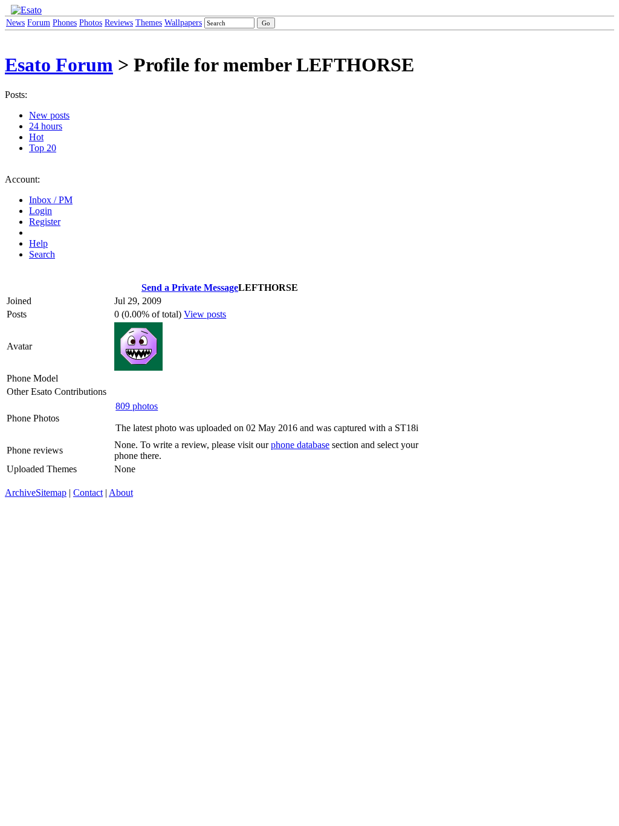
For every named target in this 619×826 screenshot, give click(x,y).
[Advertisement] (483, 192)
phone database (300, 445)
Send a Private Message (189, 287)
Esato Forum (59, 65)
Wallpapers (183, 22)
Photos (90, 22)
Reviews (119, 22)
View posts (205, 314)
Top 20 (42, 148)
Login (40, 211)
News (15, 22)
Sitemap (51, 492)
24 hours (45, 126)
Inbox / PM (51, 200)
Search (42, 254)
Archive (20, 492)
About (121, 492)
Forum (38, 22)
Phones (65, 22)
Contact (88, 492)
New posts (49, 115)
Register (44, 221)
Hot (36, 137)
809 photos (136, 406)
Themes (148, 22)
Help (38, 243)
